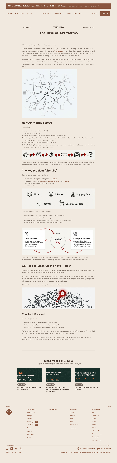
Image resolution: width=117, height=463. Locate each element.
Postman (66, 181)
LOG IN (94, 13)
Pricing (29, 437)
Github (54, 179)
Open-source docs (97, 434)
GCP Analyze (30, 422)
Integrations (30, 434)
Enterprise (30, 415)
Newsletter (95, 415)
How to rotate (95, 437)
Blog (93, 412)
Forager (29, 428)
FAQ (71, 422)
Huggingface (55, 181)
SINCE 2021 (109, 445)
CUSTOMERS (58, 13)
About (72, 412)
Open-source (31, 412)
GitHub (94, 428)
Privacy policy (63, 452)
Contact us (73, 428)
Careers (72, 415)
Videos (94, 424)
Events (94, 421)
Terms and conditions (75, 452)
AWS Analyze (30, 425)
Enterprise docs (96, 431)
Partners (73, 425)
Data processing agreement (90, 452)
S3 (49, 183)
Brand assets (95, 440)
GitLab (41, 181)
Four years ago (59, 51)
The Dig (58, 27)
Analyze (29, 418)
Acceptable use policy (105, 452)
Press (71, 418)
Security (29, 431)
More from (58, 361)
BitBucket (47, 181)
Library (94, 418)
